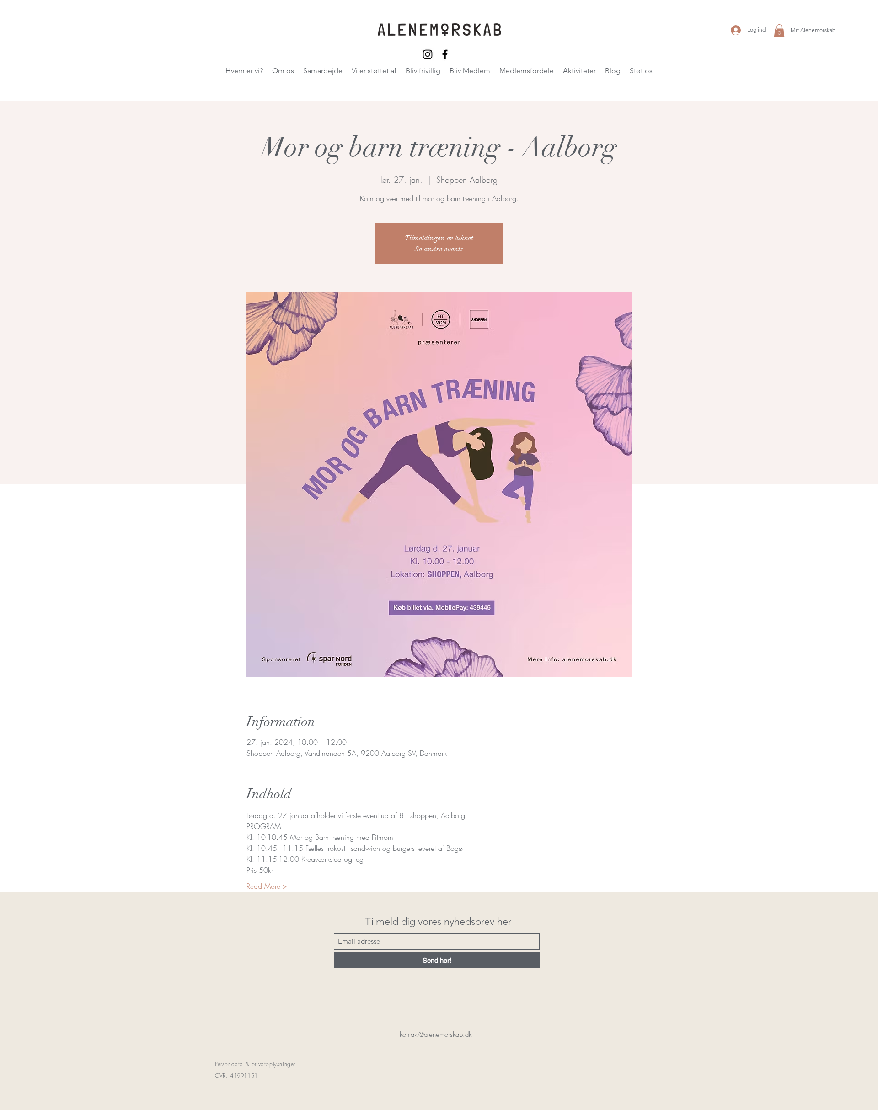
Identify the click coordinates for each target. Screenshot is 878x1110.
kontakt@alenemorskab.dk (435, 1034)
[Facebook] (445, 54)
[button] (779, 30)
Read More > (266, 886)
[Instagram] (427, 54)
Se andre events (439, 249)
